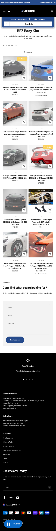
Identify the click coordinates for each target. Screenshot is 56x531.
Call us (5, 458)
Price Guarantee (8, 438)
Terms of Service (8, 446)
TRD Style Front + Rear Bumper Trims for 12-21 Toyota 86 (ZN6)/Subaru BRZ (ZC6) (41, 222)
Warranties (6, 454)
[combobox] (28, 23)
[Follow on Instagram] (11, 497)
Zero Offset (15, 84)
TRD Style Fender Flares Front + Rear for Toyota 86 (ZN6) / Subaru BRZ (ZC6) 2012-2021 (15, 266)
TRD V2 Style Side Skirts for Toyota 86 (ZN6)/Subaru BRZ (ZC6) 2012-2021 (15, 89)
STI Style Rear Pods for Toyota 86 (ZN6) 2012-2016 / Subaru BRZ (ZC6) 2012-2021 (15, 222)
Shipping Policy (8, 442)
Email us (5, 462)
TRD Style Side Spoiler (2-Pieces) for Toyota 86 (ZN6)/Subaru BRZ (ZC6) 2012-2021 (41, 266)
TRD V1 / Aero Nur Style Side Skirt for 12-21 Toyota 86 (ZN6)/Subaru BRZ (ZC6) (15, 134)
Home (5, 45)
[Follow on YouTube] (17, 497)
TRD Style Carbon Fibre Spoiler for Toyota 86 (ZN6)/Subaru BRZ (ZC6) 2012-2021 (41, 134)
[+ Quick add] (24, 78)
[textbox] (29, 24)
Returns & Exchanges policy (12, 450)
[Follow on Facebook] (4, 497)
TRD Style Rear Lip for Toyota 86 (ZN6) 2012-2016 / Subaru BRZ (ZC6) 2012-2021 (41, 178)
